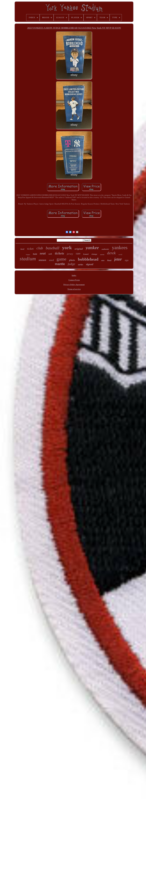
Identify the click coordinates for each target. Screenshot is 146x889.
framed (86, 254)
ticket (30, 248)
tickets (59, 253)
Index (74, 275)
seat (43, 253)
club (39, 248)
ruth (50, 253)
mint (102, 260)
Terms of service (74, 289)
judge (71, 264)
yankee (92, 247)
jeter (118, 259)
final (109, 260)
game (61, 258)
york (67, 247)
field (35, 254)
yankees (119, 247)
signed (89, 264)
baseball (52, 248)
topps (28, 254)
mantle (60, 264)
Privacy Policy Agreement (74, 284)
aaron (102, 254)
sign (126, 260)
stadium (28, 258)
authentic (105, 249)
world (120, 254)
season (42, 259)
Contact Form (74, 280)
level (22, 249)
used (51, 260)
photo (72, 260)
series (80, 264)
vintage (94, 254)
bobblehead (88, 259)
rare (78, 253)
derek (111, 253)
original (79, 248)
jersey (70, 253)
